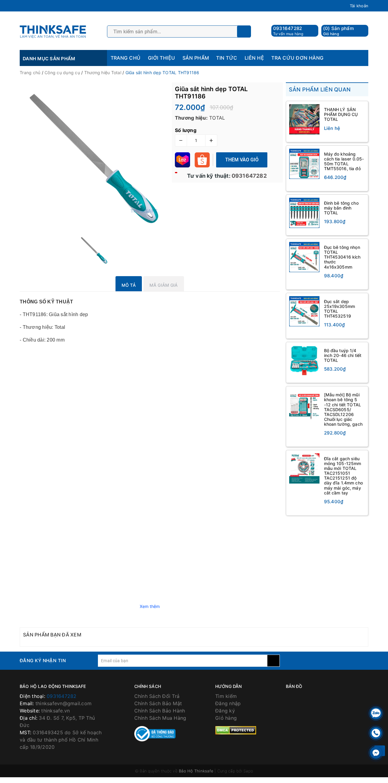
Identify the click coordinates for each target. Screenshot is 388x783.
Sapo (248, 770)
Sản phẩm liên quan (320, 89)
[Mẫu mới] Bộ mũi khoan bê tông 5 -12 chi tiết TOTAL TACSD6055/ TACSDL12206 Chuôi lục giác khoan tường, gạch (343, 409)
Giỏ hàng (226, 718)
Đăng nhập (228, 703)
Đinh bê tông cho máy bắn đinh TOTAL (341, 207)
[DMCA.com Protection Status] (235, 730)
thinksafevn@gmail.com (63, 703)
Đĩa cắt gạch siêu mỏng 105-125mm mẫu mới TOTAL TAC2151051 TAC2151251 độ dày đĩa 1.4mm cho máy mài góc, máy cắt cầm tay (343, 475)
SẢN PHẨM (195, 58)
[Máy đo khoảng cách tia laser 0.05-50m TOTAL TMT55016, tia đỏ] (304, 164)
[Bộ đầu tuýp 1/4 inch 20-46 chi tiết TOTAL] (304, 360)
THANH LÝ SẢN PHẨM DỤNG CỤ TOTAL (341, 114)
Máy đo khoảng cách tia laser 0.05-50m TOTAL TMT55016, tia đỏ (344, 161)
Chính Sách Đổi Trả (157, 696)
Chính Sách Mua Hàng (160, 718)
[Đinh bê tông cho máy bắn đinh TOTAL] (304, 213)
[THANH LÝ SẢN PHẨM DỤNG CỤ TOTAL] (304, 119)
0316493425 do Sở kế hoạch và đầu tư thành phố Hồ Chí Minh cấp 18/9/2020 (61, 739)
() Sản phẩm (338, 30)
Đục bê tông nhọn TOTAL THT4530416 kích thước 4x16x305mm (342, 257)
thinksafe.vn (55, 711)
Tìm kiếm (226, 696)
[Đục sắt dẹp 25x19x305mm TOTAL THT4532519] (304, 311)
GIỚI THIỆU (161, 58)
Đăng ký (225, 711)
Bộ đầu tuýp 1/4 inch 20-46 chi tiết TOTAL (343, 355)
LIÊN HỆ (254, 58)
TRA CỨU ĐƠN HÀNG (297, 58)
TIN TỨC (226, 58)
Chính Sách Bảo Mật (158, 703)
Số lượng (185, 130)
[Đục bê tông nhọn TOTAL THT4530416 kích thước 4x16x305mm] (304, 257)
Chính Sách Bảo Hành (159, 711)
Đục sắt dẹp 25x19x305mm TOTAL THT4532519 (339, 309)
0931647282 (287, 28)
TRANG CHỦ (126, 58)
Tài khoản (359, 5)
